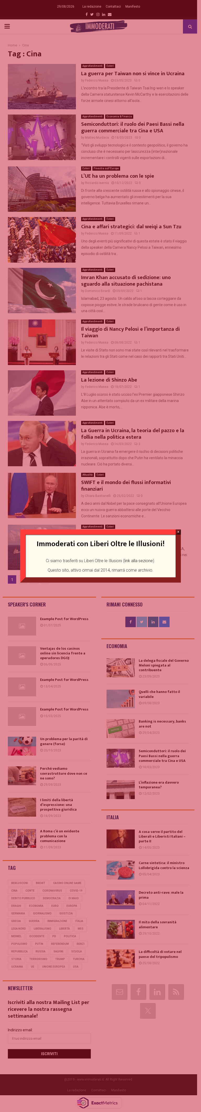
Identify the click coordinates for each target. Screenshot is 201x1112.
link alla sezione (138, 560)
